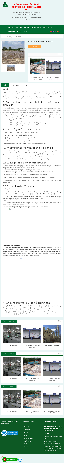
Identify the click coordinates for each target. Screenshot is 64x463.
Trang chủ (11, 27)
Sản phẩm (26, 27)
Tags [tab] (25, 85)
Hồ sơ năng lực (47, 27)
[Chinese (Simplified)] (51, 31)
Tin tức (19, 31)
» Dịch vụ (25, 432)
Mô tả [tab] (6, 85)
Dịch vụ (33, 27)
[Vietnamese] (58, 31)
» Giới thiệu (26, 427)
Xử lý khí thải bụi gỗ (12, 345)
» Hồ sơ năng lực (28, 438)
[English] (53, 31)
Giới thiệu (19, 27)
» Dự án (25, 435)
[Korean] (55, 31)
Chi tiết (34, 46)
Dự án (39, 27)
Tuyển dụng (11, 31)
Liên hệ (25, 31)
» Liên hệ (25, 447)
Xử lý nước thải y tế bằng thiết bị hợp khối (38, 78)
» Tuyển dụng (27, 441)
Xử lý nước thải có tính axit (54, 78)
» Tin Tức (25, 444)
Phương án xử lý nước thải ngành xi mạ (32, 379)
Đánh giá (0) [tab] (16, 85)
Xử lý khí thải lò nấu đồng (52, 345)
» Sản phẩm (26, 429)
